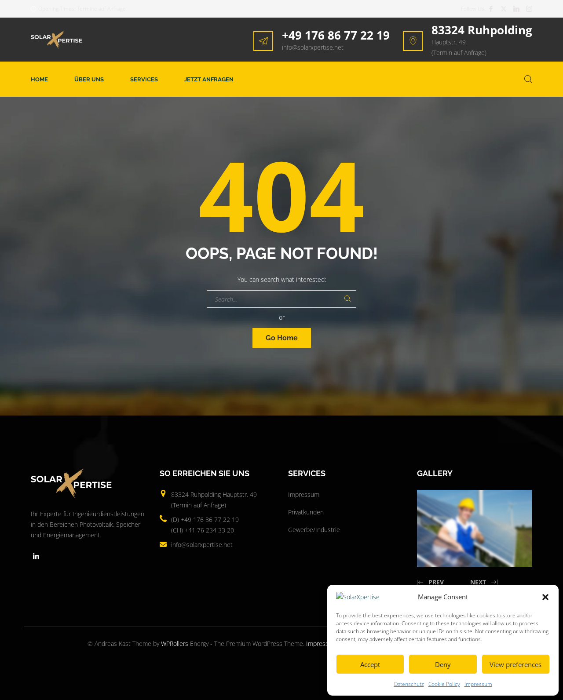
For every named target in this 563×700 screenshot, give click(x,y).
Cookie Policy (444, 684)
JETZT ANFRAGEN (209, 79)
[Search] (347, 299)
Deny (443, 664)
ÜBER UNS (89, 79)
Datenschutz (409, 684)
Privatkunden (306, 512)
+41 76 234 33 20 (209, 530)
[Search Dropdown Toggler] (528, 79)
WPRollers (174, 643)
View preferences (515, 664)
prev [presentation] (436, 582)
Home (39, 79)
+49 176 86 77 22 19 (336, 35)
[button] (545, 597)
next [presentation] (478, 582)
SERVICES (144, 79)
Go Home (282, 338)
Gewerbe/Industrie (314, 529)
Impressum (478, 684)
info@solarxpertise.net (313, 47)
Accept (370, 664)
